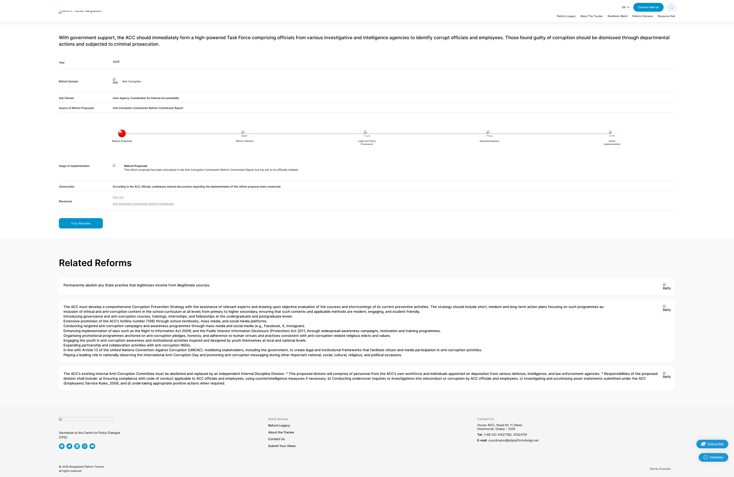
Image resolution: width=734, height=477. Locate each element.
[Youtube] (92, 446)
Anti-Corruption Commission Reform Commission (143, 203)
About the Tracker (281, 432)
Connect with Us (648, 7)
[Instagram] (85, 446)
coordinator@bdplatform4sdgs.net (513, 440)
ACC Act (118, 197)
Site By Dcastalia (660, 468)
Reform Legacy (566, 16)
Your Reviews (81, 223)
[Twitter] (69, 446)
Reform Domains (643, 16)
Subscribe (715, 444)
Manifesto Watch (618, 16)
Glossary (716, 457)
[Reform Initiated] (667, 286)
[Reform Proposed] (667, 308)
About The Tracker (591, 16)
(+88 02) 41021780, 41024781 (505, 434)
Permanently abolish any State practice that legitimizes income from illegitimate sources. (136, 285)
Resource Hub (666, 16)
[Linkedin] (77, 446)
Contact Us (276, 439)
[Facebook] (62, 446)
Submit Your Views (282, 446)
